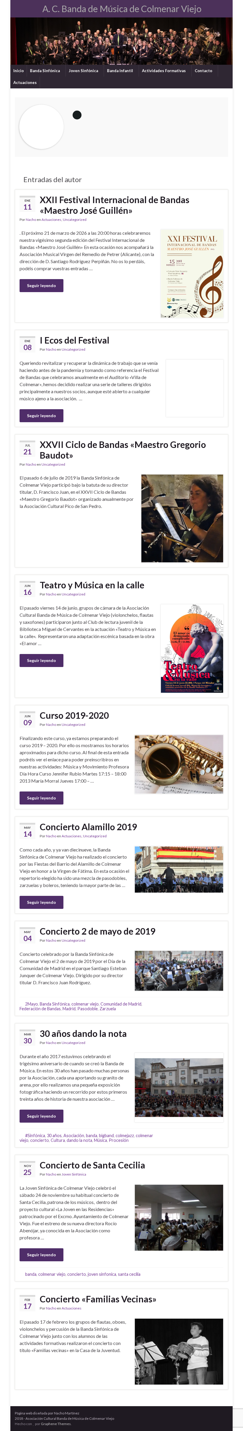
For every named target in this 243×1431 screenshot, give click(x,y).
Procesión (119, 1140)
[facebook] (17, 6)
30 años (54, 1135)
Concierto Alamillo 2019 (88, 826)
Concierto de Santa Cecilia (92, 1165)
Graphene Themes (56, 1424)
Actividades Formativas (164, 70)
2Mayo (31, 1003)
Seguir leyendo (41, 285)
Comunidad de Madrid (120, 1003)
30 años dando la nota (83, 1033)
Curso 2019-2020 (74, 715)
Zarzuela (108, 1008)
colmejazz (125, 1135)
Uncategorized (75, 219)
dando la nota (79, 1140)
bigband (106, 1135)
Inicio (18, 70)
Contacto (204, 70)
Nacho (31, 219)
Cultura (58, 1140)
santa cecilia (129, 1274)
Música (100, 1140)
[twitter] (27, 6)
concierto (39, 1140)
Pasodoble (87, 1008)
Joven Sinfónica (84, 70)
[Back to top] (229, 1417)
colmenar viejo (85, 1003)
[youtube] (36, 6)
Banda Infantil (120, 70)
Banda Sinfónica (45, 70)
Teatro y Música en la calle (92, 584)
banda (91, 1135)
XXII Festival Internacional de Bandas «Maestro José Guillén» (114, 205)
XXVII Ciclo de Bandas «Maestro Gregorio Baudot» (123, 449)
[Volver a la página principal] (121, 41)
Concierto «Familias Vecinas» (98, 1299)
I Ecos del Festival (74, 340)
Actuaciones (25, 82)
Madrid (69, 1008)
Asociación (73, 1135)
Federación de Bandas (40, 1008)
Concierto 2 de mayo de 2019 (97, 931)
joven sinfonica (102, 1274)
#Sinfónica (35, 1135)
